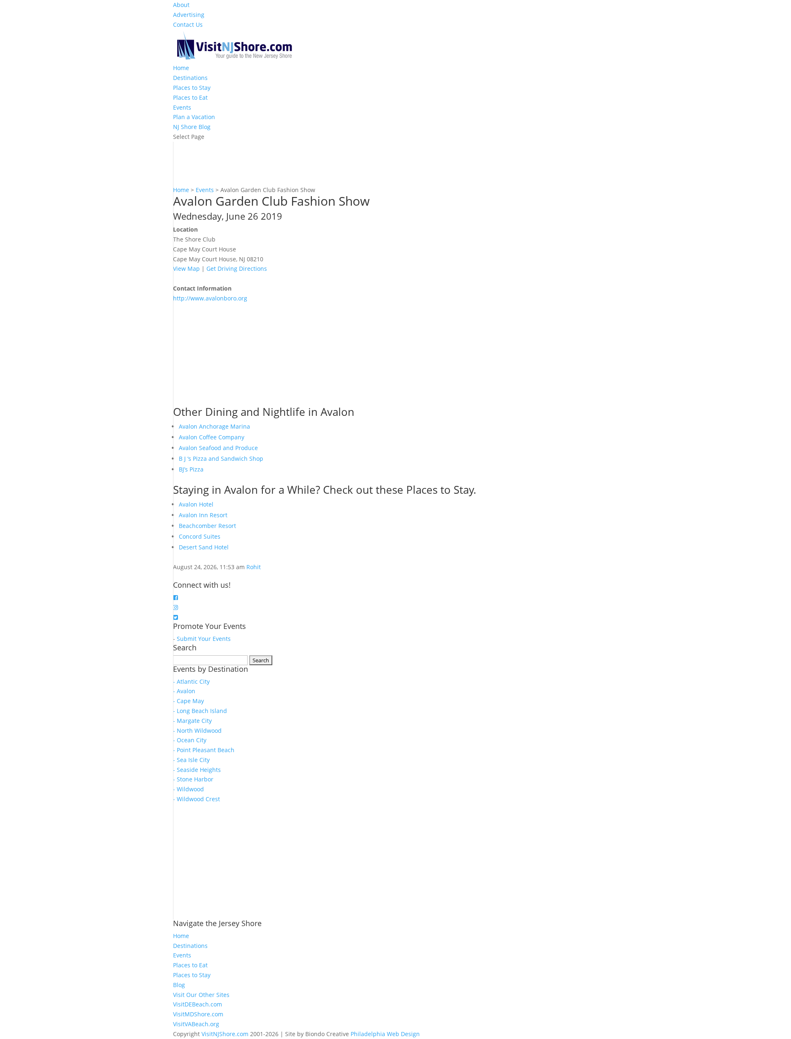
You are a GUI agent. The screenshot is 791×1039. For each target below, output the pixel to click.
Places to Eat (190, 97)
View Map (186, 268)
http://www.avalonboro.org (210, 298)
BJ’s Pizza (191, 469)
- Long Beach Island (200, 711)
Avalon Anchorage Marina (214, 426)
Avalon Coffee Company (211, 437)
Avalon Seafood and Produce (218, 448)
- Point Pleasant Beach (203, 750)
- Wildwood (188, 789)
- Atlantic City (191, 681)
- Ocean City (189, 740)
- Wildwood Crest (196, 799)
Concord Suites (199, 536)
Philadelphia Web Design (385, 1034)
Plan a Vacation (194, 117)
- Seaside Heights (197, 770)
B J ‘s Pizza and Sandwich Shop (221, 458)
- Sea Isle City (191, 760)
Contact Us (188, 24)
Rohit (253, 567)
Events (182, 107)
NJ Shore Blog (192, 127)
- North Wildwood (197, 730)
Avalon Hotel (196, 504)
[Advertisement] (235, 354)
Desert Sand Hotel (204, 547)
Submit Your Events (204, 639)
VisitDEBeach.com (197, 1004)
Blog (179, 985)
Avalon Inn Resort (203, 515)
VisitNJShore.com (224, 1034)
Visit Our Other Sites (201, 995)
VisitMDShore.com (198, 1014)
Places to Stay (192, 87)
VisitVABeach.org (196, 1024)
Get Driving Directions (236, 268)
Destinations (190, 78)
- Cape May (188, 701)
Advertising (188, 15)
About (181, 5)
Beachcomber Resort (207, 526)
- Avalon (184, 691)
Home (181, 68)
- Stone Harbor (193, 779)
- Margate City (192, 721)
